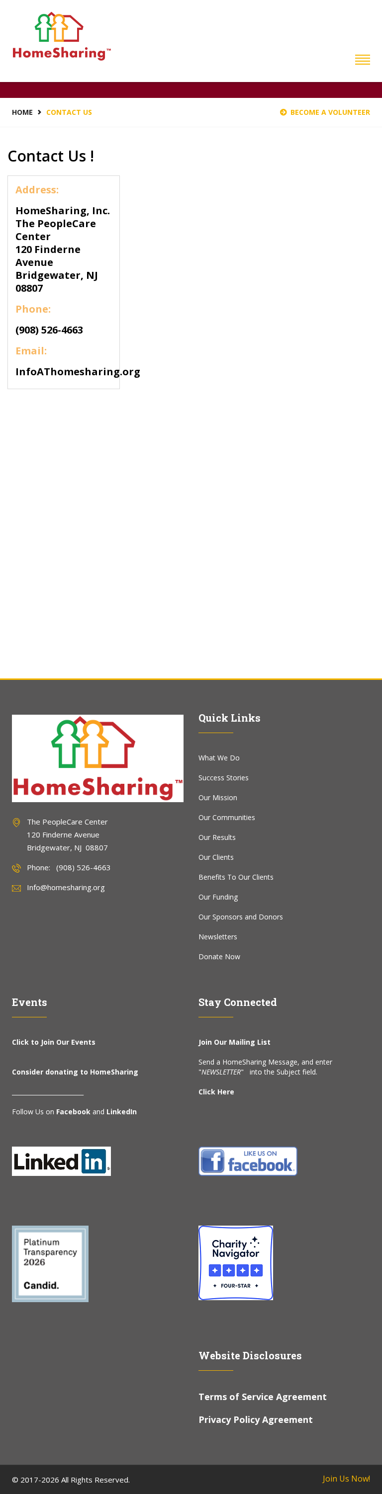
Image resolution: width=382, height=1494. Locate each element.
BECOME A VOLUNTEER (330, 112)
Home (22, 112)
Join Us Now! (346, 1478)
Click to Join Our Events (54, 1042)
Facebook (73, 1111)
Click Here (216, 1091)
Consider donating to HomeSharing (75, 1072)
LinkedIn (121, 1111)
